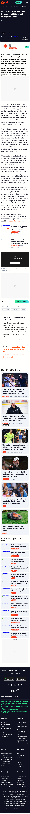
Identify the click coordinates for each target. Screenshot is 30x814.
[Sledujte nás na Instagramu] (11, 685)
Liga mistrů (14, 355)
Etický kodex (7, 808)
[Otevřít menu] (27, 2)
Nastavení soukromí (10, 805)
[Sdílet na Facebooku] (2, 301)
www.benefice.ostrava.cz (15, 221)
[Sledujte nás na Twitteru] (15, 685)
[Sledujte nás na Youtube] (22, 685)
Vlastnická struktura (19, 805)
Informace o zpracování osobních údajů (12, 803)
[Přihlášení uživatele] (24, 2)
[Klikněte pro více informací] (3, 33)
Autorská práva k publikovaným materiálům (14, 799)
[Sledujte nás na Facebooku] (8, 685)
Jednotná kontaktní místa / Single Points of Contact (15, 807)
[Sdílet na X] (6, 301)
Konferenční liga (11, 357)
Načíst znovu (15, 262)
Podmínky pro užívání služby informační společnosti (15, 801)
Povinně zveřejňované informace (18, 808)
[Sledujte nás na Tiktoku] (18, 685)
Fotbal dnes (6, 355)
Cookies (23, 803)
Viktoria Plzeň (16, 347)
